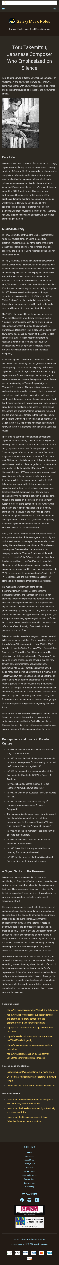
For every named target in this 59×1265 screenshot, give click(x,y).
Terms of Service (29, 1160)
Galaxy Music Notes (33, 21)
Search (29, 1152)
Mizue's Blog (29, 1171)
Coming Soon (29, 1179)
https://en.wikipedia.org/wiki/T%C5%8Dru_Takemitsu (32, 1010)
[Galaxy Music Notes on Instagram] (29, 1201)
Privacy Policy (29, 1164)
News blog (29, 1186)
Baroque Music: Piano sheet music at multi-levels (30, 1072)
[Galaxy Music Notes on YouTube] (37, 1201)
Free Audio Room (29, 1175)
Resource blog (29, 1183)
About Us (29, 1167)
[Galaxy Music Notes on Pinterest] (22, 1201)
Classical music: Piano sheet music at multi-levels (31, 1085)
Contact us (29, 1156)
